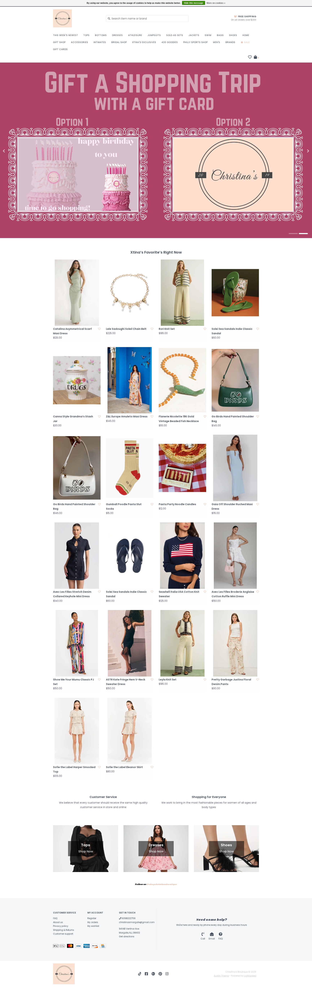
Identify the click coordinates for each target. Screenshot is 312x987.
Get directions (126, 936)
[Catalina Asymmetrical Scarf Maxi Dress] (77, 292)
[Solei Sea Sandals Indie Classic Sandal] (235, 292)
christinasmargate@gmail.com (137, 922)
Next (300, 151)
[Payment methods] (60, 946)
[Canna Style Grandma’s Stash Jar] (77, 380)
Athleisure (135, 35)
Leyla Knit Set (167, 679)
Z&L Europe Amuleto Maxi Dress (127, 416)
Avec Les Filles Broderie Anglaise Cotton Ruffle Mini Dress (233, 594)
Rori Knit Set (167, 329)
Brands (230, 42)
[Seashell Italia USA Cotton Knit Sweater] (182, 555)
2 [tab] (303, 233)
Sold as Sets (174, 35)
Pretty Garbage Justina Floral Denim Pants (231, 682)
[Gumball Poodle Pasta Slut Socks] (129, 468)
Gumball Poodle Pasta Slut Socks (124, 506)
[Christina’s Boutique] (77, 18)
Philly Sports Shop (195, 42)
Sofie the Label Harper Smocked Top (74, 769)
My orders (92, 922)
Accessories (79, 42)
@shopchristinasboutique (162, 884)
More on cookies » (216, 3)
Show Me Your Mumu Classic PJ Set (73, 682)
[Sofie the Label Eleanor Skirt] (129, 731)
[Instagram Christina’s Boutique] (167, 974)
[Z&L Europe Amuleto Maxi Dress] (129, 380)
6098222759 (128, 918)
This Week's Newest (65, 35)
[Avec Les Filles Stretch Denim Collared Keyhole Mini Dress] (77, 555)
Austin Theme (221, 975)
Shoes (233, 35)
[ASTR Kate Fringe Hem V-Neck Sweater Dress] (129, 643)
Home (245, 35)
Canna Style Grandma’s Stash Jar (73, 419)
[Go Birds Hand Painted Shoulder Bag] (235, 380)
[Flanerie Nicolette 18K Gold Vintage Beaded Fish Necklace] (182, 380)
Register (91, 918)
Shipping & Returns (63, 929)
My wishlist (93, 926)
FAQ (55, 918)
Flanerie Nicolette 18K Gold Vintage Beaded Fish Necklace (179, 419)
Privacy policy (60, 926)
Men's (216, 42)
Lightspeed (250, 975)
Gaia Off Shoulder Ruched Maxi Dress (232, 506)
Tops (86, 35)
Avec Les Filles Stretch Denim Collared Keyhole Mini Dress (72, 594)
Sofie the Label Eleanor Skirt (124, 767)
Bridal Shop (119, 42)
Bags (220, 35)
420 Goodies (170, 42)
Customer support (63, 933)
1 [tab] (293, 233)
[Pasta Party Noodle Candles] (182, 468)
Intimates (100, 42)
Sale (246, 42)
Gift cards (60, 49)
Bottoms (101, 35)
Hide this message (193, 3)
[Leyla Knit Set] (182, 643)
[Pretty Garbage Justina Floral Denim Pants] (235, 643)
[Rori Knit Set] (182, 292)
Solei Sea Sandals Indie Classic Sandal (232, 331)
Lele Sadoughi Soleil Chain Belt (126, 329)
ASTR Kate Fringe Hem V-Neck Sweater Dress (125, 682)
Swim (208, 35)
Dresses (117, 35)
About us (58, 922)
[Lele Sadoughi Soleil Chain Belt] (129, 292)
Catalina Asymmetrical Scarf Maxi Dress (72, 331)
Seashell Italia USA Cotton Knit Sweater (179, 594)
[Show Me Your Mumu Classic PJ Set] (77, 643)
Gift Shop (59, 42)
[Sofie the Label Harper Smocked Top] (77, 731)
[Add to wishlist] (99, 329)
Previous (12, 151)
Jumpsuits (154, 35)
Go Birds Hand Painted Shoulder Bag (233, 419)
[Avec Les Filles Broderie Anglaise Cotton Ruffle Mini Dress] (235, 555)
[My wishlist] (250, 57)
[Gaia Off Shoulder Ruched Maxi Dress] (235, 468)
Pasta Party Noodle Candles (177, 504)
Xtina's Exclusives (144, 42)
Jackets (193, 35)
